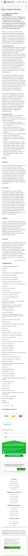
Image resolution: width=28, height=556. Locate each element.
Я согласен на (14, 471)
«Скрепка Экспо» (6, 388)
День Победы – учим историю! (9, 396)
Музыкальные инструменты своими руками (12, 335)
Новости (4, 270)
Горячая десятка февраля (8, 348)
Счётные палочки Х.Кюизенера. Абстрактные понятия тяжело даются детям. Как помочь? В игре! (13, 316)
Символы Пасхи (5, 402)
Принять (12, 547)
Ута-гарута (4, 286)
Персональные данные (14, 485)
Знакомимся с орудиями (7, 398)
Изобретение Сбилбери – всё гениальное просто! (13, 283)
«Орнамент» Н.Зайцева (7, 312)
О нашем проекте (14, 481)
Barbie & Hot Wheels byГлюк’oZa (9, 326)
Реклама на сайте (14, 513)
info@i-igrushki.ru (15, 523)
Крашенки (4, 400)
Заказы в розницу (14, 498)
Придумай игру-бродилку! (8, 369)
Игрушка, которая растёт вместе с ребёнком (12, 341)
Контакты (14, 525)
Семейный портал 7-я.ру (7, 354)
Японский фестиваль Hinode (8, 375)
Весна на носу (5, 367)
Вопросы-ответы (14, 494)
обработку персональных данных (17, 471)
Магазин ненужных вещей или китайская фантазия (14, 352)
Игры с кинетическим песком (8, 337)
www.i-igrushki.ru (22, 532)
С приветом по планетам (8, 390)
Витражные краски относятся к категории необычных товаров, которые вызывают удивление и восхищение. (12, 306)
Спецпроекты (14, 509)
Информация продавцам (14, 505)
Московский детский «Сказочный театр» (11, 356)
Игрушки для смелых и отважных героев (11, 332)
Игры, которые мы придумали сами (10, 297)
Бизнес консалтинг (14, 515)
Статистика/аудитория (14, 487)
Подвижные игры (6, 330)
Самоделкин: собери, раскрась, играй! (11, 319)
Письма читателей (6, 383)
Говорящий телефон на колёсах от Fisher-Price (13, 324)
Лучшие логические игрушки (8, 288)
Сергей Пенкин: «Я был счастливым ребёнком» (13, 272)
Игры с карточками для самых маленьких (11, 292)
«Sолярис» (4, 268)
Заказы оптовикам (14, 496)
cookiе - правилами (12, 545)
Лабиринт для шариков (7, 361)
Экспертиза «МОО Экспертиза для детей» (11, 281)
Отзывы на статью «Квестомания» (10, 279)
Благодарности (14, 489)
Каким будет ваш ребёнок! (8, 381)
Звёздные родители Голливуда (9, 275)
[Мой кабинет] (20, 2)
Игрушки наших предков (7, 346)
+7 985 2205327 (15, 521)
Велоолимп (4, 328)
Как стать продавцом (14, 507)
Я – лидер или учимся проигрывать (10, 294)
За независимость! (6, 290)
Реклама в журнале (14, 511)
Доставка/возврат (14, 502)
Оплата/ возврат (14, 500)
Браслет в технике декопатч (8, 373)
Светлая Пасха (5, 299)
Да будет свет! (5, 339)
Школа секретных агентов (8, 343)
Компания (14, 479)
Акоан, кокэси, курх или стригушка (10, 277)
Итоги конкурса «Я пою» (7, 371)
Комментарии (7, 424)
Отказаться (12, 550)
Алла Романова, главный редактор (10, 266)
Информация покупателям (14, 492)
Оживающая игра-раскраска (8, 310)
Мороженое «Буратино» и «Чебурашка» (11, 359)
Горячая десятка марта (7, 350)
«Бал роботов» (5, 386)
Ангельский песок (6, 321)
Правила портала (14, 483)
